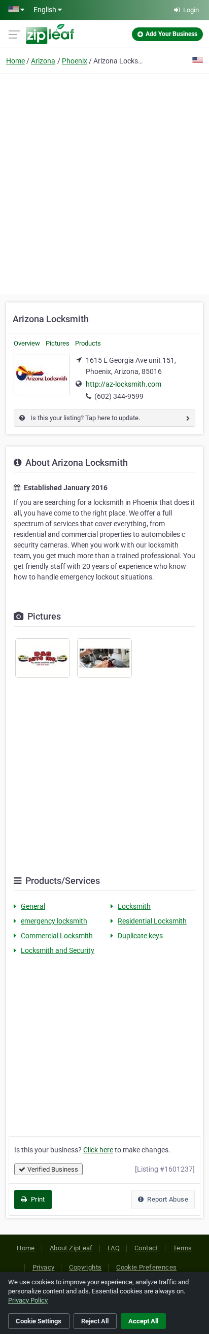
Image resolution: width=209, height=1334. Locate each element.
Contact (146, 1248)
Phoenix (74, 61)
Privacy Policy (28, 1300)
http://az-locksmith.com (123, 384)
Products (88, 343)
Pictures (57, 343)
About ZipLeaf (71, 1248)
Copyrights (85, 1267)
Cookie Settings (38, 1321)
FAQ (114, 1248)
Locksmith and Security (57, 950)
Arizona (43, 61)
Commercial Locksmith (57, 936)
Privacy (43, 1267)
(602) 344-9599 (119, 396)
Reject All (95, 1321)
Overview (27, 343)
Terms (182, 1248)
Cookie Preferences (146, 1267)
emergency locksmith (54, 921)
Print (37, 1199)
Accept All (143, 1321)
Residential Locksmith (152, 921)
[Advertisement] (104, 182)
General (33, 906)
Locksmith (134, 906)
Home (15, 61)
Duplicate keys (140, 936)
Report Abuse (167, 1199)
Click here (98, 1150)
